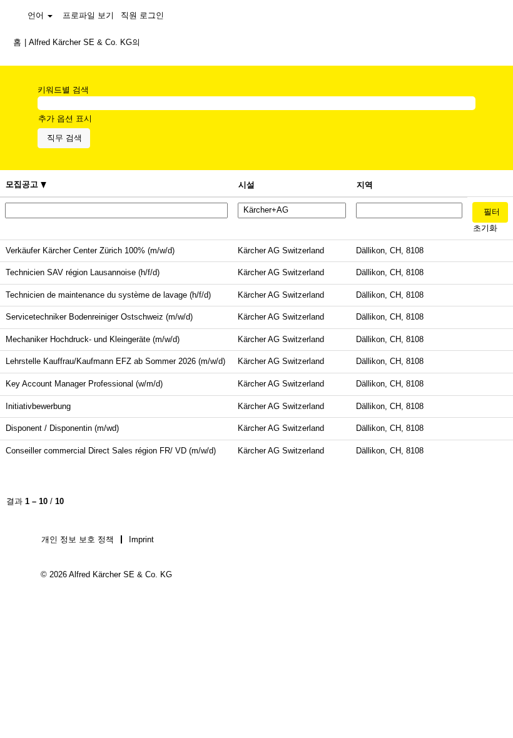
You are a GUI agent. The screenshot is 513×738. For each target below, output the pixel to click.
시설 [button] (246, 185)
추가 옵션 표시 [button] (65, 118)
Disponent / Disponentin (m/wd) (62, 428)
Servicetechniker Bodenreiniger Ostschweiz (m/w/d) (99, 316)
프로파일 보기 (88, 15)
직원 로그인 (142, 15)
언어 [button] (37, 15)
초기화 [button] (485, 228)
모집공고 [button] (23, 184)
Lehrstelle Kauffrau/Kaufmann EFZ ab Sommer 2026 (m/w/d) (115, 361)
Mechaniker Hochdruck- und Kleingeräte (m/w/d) (93, 339)
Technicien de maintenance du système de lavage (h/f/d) (108, 295)
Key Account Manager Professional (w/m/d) (84, 383)
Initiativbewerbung (38, 406)
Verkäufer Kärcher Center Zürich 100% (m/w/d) (90, 250)
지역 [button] (365, 185)
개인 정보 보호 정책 (77, 539)
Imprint (141, 539)
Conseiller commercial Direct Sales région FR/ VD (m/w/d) (111, 450)
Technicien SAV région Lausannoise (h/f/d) (83, 272)
